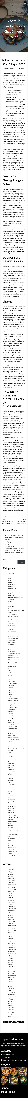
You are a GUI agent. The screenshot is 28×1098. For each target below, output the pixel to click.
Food (9, 672)
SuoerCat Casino (12, 806)
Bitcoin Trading (11, 625)
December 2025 (12, 884)
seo (9, 793)
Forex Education (12, 674)
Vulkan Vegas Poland (13, 817)
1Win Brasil (10, 577)
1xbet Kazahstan (12, 593)
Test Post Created (9, 546)
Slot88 (9, 797)
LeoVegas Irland (11, 705)
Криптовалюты (11, 838)
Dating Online (11, 661)
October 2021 (11, 973)
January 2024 (11, 923)
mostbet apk (11, 722)
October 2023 (11, 929)
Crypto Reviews (11, 651)
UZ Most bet (11, 812)
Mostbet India (11, 733)
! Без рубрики (11, 573)
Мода (9, 840)
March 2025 (11, 901)
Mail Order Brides (12, 711)
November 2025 (12, 886)
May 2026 (10, 874)
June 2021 (10, 981)
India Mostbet (11, 681)
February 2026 (11, 880)
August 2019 (11, 1013)
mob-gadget (11, 719)
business (10, 633)
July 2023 (10, 934)
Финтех (10, 853)
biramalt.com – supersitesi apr (15, 620)
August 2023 (11, 932)
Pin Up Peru (11, 778)
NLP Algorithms (11, 756)
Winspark (10, 832)
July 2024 (10, 912)
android (10, 605)
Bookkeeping (11, 629)
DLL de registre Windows (14, 662)
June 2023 (10, 936)
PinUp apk (10, 780)
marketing (10, 715)
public (9, 786)
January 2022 (11, 968)
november (10, 758)
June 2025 (10, 895)
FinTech (10, 670)
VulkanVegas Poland (12, 821)
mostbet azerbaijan (12, 726)
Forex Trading (11, 676)
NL (8, 754)
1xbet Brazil (10, 590)
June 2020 (10, 999)
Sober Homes (11, 799)
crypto (9, 648)
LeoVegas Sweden (12, 707)
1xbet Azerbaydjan (12, 588)
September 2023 (12, 930)
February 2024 (11, 921)
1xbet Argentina (11, 584)
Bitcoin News (11, 621)
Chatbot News (11, 640)
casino (9, 634)
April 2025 (10, 899)
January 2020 (11, 1009)
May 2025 (10, 897)
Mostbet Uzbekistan (13, 745)
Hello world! (19, 1027)
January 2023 (11, 945)
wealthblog (10, 825)
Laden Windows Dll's (13, 698)
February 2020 (11, 1007)
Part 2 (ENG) (11, 769)
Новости (10, 844)
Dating (9, 659)
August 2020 (11, 998)
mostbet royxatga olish (13, 739)
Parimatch (10, 767)
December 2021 (12, 970)
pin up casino (11, 776)
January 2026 (11, 882)
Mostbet (10, 720)
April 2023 (10, 940)
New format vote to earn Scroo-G (16, 748)
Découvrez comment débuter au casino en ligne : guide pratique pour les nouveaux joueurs (15, 554)
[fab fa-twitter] (6, 1092)
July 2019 (10, 1014)
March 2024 (11, 919)
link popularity (11, 709)
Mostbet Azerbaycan (13, 728)
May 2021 (10, 983)
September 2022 (12, 953)
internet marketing (12, 683)
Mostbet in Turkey (12, 732)
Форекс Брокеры (12, 855)
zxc (9, 836)
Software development (13, 802)
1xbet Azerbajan (11, 586)
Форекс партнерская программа (15, 859)
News (9, 752)
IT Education (11, 685)
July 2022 (10, 957)
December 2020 (12, 992)
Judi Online (10, 692)
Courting (10, 646)
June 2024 (10, 914)
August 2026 (11, 869)
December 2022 (12, 947)
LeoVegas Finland (12, 702)
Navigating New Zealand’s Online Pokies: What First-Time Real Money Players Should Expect (14, 542)
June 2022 (10, 958)
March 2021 (10, 986)
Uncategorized (11, 516)
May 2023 (10, 938)
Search (4, 559)
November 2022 (12, 949)
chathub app (20, 282)
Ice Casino (10, 679)
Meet (9, 717)
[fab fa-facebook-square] (2, 1092)
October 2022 (11, 951)
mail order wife (11, 713)
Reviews (10, 788)
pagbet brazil (11, 765)
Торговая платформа (12, 851)
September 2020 (12, 996)
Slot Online (11, 795)
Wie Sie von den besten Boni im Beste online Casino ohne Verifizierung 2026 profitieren (14, 537)
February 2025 (11, 902)
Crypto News (11, 649)
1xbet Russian (11, 595)
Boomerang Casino (12, 631)
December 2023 (12, 925)
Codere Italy (11, 644)
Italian (9, 691)
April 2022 (10, 962)
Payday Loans (11, 771)
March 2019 (10, 1016)
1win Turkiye (11, 579)
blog (9, 627)
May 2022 (10, 960)
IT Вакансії (10, 687)
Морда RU (10, 842)
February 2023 (11, 944)
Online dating (11, 763)
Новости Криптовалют (13, 845)
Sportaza (10, 804)
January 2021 (11, 990)
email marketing (12, 666)
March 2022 (11, 964)
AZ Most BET (11, 606)
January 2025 (11, 904)
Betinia (9, 618)
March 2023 (11, 942)
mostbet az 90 (11, 724)
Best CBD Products (12, 614)
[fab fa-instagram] (13, 1092)
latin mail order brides (13, 700)
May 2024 (10, 916)
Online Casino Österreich (14, 760)
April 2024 (10, 917)
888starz (10, 601)
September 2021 (12, 975)
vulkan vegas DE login (13, 816)
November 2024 (12, 908)
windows (10, 829)
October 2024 (11, 910)
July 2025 (10, 893)
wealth (9, 823)
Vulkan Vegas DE (12, 814)
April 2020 (10, 1003)
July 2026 (10, 871)
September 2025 (12, 889)
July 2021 (10, 979)
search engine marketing (13, 789)
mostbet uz (11, 741)
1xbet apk (10, 582)
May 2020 (10, 1001)
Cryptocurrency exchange (14, 653)
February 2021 (11, 988)
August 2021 (11, 977)
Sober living (11, 801)
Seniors (10, 791)
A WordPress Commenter (9, 1027)
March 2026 (11, 878)
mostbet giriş (11, 730)
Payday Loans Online (13, 773)
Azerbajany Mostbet (12, 608)
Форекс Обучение (12, 857)
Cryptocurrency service (13, 657)
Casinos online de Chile (13, 636)
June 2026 (10, 873)
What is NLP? (11, 827)
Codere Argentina (12, 642)
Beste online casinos (13, 616)
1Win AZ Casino (11, 575)
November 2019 (12, 1011)
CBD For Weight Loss (13, 638)
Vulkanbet (10, 819)
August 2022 (11, 955)
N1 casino (10, 747)
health (9, 677)
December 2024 (12, 906)
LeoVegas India (11, 704)
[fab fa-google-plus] (10, 1092)
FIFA (9, 668)
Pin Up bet (10, 774)
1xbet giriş (10, 592)
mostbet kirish (11, 735)
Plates (9, 782)
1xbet (9, 580)
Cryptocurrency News (13, 655)
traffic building (11, 808)
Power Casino (11, 784)
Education (10, 664)
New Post (10, 750)
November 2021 (12, 971)
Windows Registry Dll (13, 831)
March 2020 (11, 1005)
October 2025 (11, 887)
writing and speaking (12, 834)
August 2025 (11, 891)
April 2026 (10, 876)
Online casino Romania (13, 761)
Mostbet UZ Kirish (12, 743)
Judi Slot (10, 694)
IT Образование (11, 689)
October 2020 (11, 994)
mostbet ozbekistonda (13, 737)
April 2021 (10, 985)
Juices (9, 696)
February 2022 (11, 966)
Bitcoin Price (11, 623)
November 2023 (12, 927)
